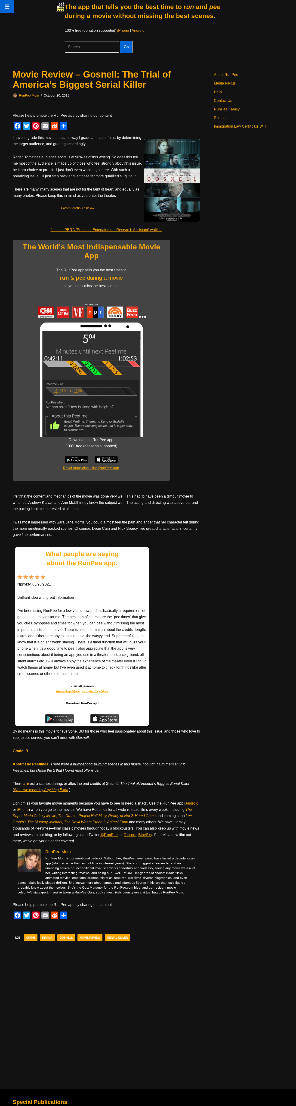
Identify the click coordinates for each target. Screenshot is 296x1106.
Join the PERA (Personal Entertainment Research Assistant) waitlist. (106, 230)
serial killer (117, 937)
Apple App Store (68, 691)
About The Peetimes (30, 764)
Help (218, 92)
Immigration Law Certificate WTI (240, 126)
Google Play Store (95, 691)
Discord (130, 835)
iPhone (123, 30)
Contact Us (223, 101)
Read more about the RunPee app (91, 468)
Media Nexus (225, 83)
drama (47, 937)
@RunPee (109, 835)
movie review (90, 937)
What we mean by (41, 790)
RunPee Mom (29, 95)
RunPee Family (227, 109)
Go (126, 47)
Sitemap (221, 118)
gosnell (66, 937)
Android (138, 30)
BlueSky (145, 835)
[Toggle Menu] (7, 6)
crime (30, 937)
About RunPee (226, 75)
